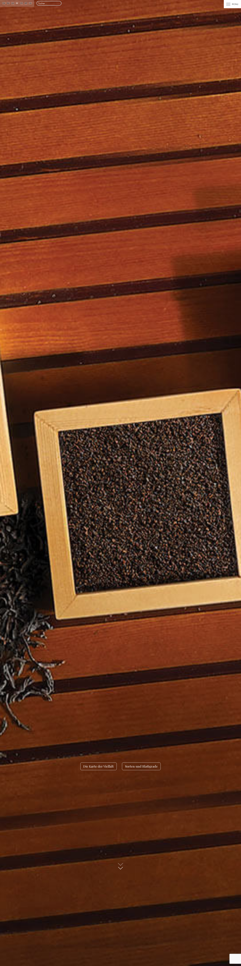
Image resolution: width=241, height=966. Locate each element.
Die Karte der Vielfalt (98, 766)
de (17, 3)
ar (26, 3)
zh (21, 3)
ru (8, 3)
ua (12, 3)
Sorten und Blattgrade (141, 766)
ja (30, 3)
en (4, 3)
